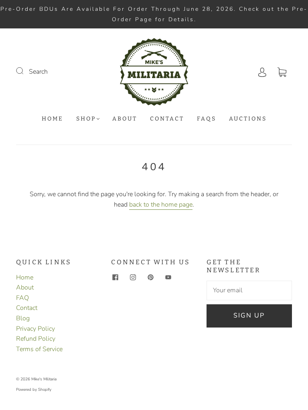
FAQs (206, 118)
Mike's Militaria (44, 379)
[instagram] (133, 277)
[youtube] (168, 277)
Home (52, 118)
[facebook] (115, 277)
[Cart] (282, 72)
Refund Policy (35, 338)
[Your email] (249, 291)
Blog (23, 318)
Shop (86, 118)
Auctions (248, 118)
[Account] (262, 72)
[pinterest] (150, 277)
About (124, 118)
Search (38, 71)
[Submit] (25, 71)
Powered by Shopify (33, 389)
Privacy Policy (35, 328)
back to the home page (160, 204)
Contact (167, 118)
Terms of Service (39, 349)
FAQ (22, 297)
